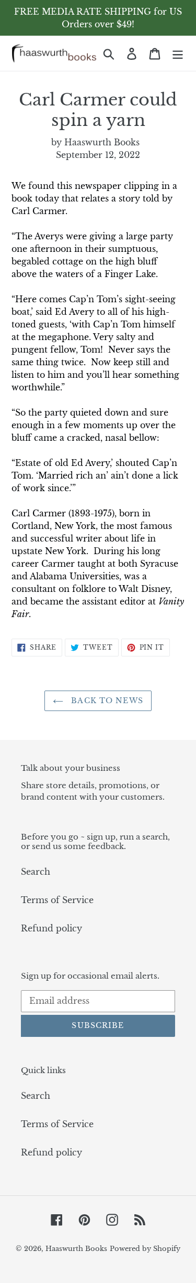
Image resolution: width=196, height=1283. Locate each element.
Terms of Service (57, 900)
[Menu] (177, 53)
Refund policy (51, 928)
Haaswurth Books (76, 1248)
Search (35, 871)
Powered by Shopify (145, 1248)
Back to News (105, 700)
